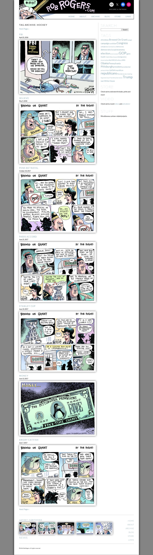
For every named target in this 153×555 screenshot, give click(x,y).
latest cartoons (30, 520)
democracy (120, 47)
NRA (123, 60)
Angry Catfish (29, 440)
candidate (113, 43)
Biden (107, 40)
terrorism (119, 78)
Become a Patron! (118, 9)
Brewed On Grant (118, 39)
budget (130, 40)
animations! (126, 104)
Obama (105, 63)
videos (117, 104)
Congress (122, 43)
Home (71, 16)
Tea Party (113, 78)
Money (23, 376)
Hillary (111, 57)
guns (128, 54)
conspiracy (104, 47)
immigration (122, 57)
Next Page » (24, 29)
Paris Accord (28, 236)
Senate (124, 74)
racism (112, 70)
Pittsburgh (107, 66)
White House (109, 81)
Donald (113, 50)
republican (119, 70)
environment (114, 54)
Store (118, 16)
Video (107, 99)
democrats (106, 49)
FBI (21, 34)
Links (128, 16)
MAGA (114, 60)
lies (110, 60)
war (102, 81)
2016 (103, 40)
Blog (107, 16)
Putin (107, 70)
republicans (109, 73)
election (105, 53)
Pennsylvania (115, 63)
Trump (128, 77)
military (119, 60)
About (82, 16)
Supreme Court (105, 78)
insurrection (105, 60)
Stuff (107, 111)
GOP (122, 53)
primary (103, 70)
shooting (129, 74)
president (117, 67)
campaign (105, 43)
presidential (126, 67)
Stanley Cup (27, 306)
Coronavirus (112, 46)
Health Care (105, 57)
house (115, 57)
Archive (95, 16)
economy (121, 49)
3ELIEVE (24, 98)
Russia (119, 74)
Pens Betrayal (28, 168)
